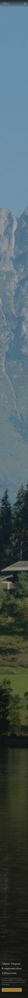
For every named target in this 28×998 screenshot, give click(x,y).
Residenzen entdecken (12, 989)
